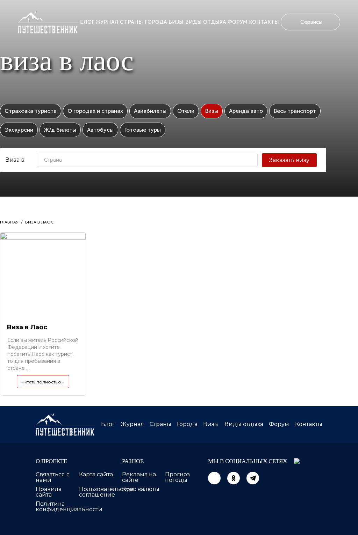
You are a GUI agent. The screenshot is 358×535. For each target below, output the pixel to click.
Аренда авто (246, 111)
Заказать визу (289, 160)
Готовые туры (142, 129)
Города (156, 22)
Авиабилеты (150, 111)
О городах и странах (95, 111)
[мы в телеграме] (252, 478)
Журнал (107, 22)
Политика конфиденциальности (69, 506)
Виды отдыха (205, 22)
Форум (238, 22)
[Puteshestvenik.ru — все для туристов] (48, 22)
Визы (176, 22)
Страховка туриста (31, 111)
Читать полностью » (43, 381)
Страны (131, 22)
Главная (9, 222)
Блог (87, 22)
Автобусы (100, 129)
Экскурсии (19, 129)
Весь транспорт (295, 111)
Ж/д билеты (60, 129)
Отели (185, 111)
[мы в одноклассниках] (233, 478)
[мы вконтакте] (214, 478)
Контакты (264, 22)
